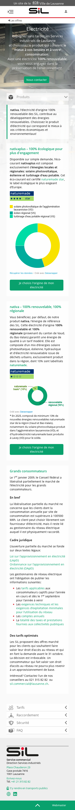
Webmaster (59, 805)
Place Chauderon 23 (18, 767)
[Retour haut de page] (37, 805)
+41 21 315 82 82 (20, 781)
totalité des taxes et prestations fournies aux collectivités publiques (40, 622)
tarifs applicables (33, 588)
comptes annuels (32, 616)
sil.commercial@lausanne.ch (29, 684)
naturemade (18, 365)
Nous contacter (36, 80)
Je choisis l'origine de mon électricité (36, 285)
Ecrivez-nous (14, 778)
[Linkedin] (15, 794)
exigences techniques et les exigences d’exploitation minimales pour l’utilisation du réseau (39, 608)
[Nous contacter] (9, 794)
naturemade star (52, 179)
